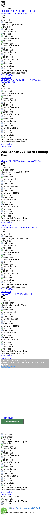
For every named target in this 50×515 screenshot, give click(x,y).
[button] (25, 396)
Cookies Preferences (12, 422)
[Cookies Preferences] (4, 510)
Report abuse (7, 418)
